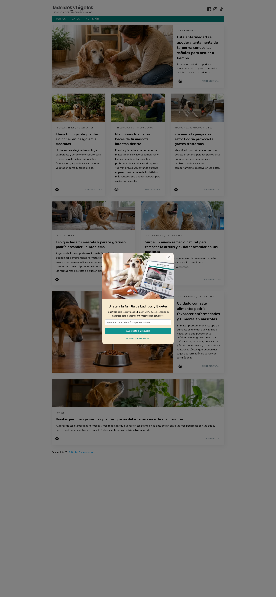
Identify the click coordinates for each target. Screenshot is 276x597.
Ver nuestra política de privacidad (138, 338)
